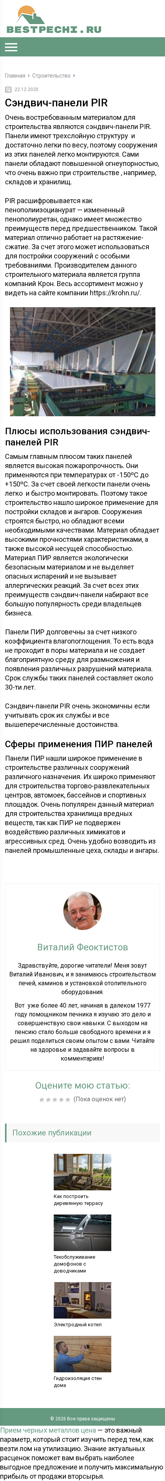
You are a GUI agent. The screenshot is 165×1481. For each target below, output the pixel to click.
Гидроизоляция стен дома (78, 1381)
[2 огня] (49, 1099)
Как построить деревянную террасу (78, 1199)
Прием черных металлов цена (48, 1430)
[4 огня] (62, 1099)
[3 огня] (56, 1099)
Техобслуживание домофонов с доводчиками (74, 1264)
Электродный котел (78, 1324)
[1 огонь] (43, 1099)
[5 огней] (69, 1099)
